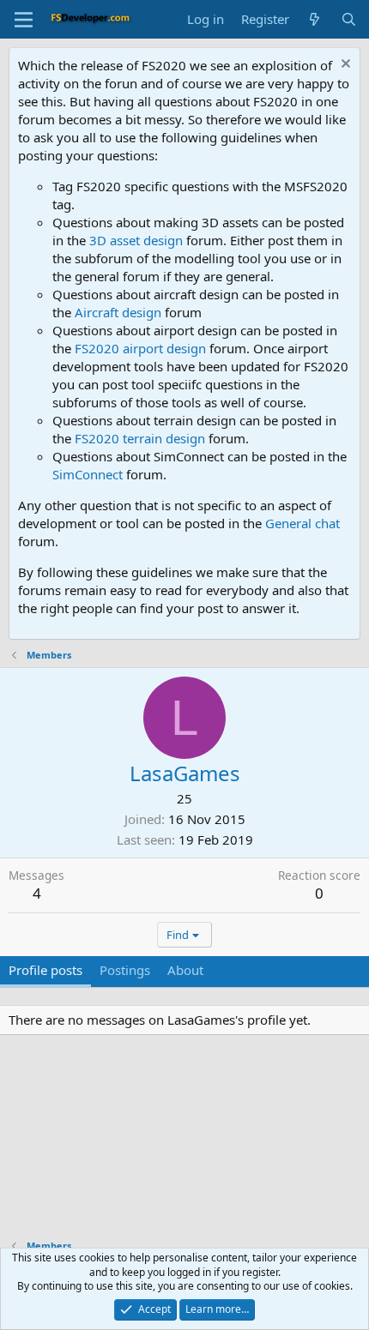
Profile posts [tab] (45, 969)
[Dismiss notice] (343, 66)
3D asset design (136, 240)
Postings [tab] (125, 969)
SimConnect (87, 474)
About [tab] (185, 969)
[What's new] (314, 19)
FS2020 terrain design (140, 438)
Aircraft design (118, 312)
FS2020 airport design (140, 348)
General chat (302, 523)
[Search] (349, 19)
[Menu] (23, 20)
